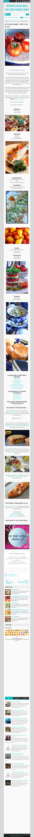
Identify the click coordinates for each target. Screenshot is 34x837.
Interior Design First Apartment (17, 710)
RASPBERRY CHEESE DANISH (16, 476)
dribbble (27, 1)
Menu (8, 1)
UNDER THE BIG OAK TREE (11, 506)
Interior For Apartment (15, 701)
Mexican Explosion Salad (17, 381)
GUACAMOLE (13, 450)
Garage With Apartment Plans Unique (18, 718)
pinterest (29, 1)
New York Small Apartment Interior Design (19, 780)
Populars (9, 698)
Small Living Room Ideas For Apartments (19, 745)
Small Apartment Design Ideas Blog (18, 727)
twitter (16, 1)
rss (23, 1)
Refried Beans (17, 382)
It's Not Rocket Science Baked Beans (17, 385)
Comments (17, 698)
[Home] (6, 21)
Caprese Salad (17, 397)
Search (27, 14)
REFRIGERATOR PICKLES (14, 412)
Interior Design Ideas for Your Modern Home (17, 7)
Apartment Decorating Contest (17, 763)
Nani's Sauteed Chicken (17, 388)
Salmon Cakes (17, 378)
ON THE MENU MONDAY (11, 575)
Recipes (18, 575)
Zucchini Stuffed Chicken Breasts (17, 387)
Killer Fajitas (17, 379)
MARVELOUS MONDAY (14, 516)
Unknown (14, 574)
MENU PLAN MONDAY (17, 513)
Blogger (21, 835)
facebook (18, 1)
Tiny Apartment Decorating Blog (17, 772)
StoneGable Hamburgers (17, 384)
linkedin (25, 1)
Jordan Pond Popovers (17, 398)
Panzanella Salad (17, 394)
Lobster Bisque (17, 404)
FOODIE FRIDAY (13, 514)
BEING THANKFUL (20, 99)
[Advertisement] (17, 685)
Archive (24, 698)
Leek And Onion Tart (17, 396)
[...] (18, 593)
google (20, 1)
